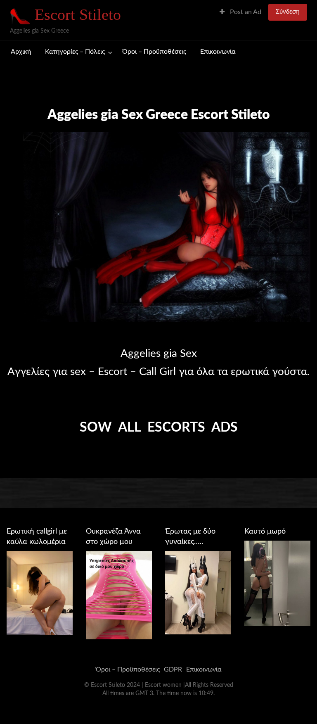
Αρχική (21, 52)
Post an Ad (244, 12)
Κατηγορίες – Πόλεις (75, 52)
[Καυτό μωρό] (277, 582)
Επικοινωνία (217, 52)
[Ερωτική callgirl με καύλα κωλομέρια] (40, 592)
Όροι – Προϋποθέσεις (154, 52)
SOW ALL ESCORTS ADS (159, 427)
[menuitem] (240, 12)
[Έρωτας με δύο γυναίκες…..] (198, 592)
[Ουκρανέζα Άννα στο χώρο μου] (119, 594)
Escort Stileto (78, 14)
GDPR (173, 669)
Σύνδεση (288, 12)
